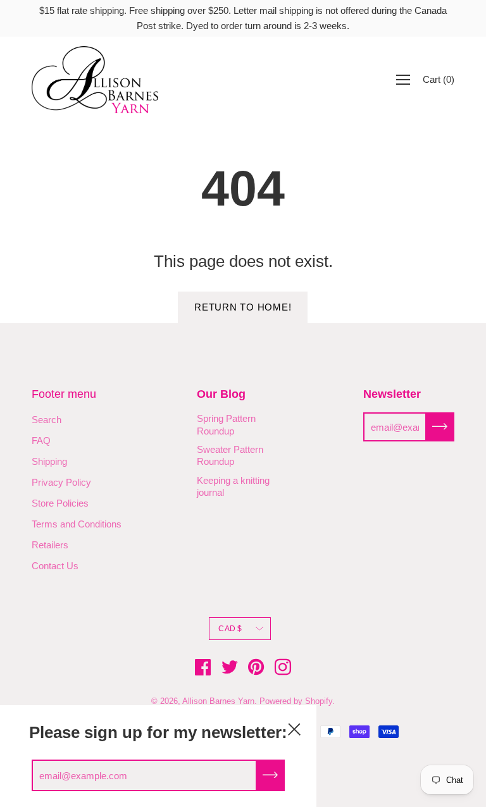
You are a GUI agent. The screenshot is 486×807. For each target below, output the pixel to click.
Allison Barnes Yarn (218, 701)
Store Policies (60, 503)
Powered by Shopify (295, 701)
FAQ (41, 440)
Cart (438, 79)
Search (46, 419)
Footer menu (64, 394)
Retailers (50, 544)
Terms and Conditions (77, 524)
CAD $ (230, 628)
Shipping (49, 461)
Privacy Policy (61, 482)
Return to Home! (242, 307)
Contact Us (55, 565)
